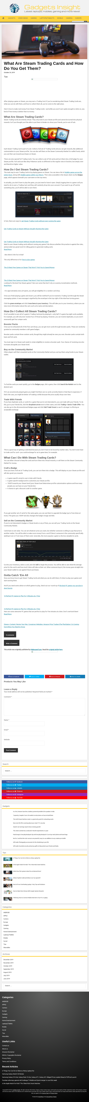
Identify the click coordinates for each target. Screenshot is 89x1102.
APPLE (5, 916)
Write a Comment (11, 643)
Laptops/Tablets (47, 18)
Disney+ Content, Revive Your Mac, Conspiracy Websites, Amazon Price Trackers (31, 624)
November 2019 (8, 963)
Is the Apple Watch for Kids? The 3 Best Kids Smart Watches (21, 1083)
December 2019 (8, 959)
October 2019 (7, 966)
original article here (55, 649)
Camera (69, 18)
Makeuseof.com (36, 649)
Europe (78, 18)
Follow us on (15, 782)
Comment (8, 697)
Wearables (6, 947)
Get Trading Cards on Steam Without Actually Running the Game (26, 229)
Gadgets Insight (52, 7)
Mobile (60, 18)
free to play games (28, 259)
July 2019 (6, 975)
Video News (23, 18)
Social (5, 941)
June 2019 (6, 978)
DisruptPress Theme (51, 1096)
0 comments (10, 635)
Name (6, 720)
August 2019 (7, 972)
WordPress (41, 1096)
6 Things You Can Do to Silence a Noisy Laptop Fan (18, 1071)
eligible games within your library (32, 175)
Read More (8, 249)
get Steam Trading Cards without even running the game (41, 221)
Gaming (34, 18)
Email (6, 730)
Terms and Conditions (9, 1061)
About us (5, 1049)
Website (7, 739)
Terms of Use (45, 1093)
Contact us (5, 1045)
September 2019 (8, 969)
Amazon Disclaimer (8, 1052)
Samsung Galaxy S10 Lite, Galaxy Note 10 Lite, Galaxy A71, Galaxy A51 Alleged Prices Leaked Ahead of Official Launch (39, 1077)
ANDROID (6, 912)
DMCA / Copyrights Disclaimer (11, 1055)
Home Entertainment (10, 931)
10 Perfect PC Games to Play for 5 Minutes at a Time (22, 596)
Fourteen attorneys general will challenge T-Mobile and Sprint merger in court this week (29, 1080)
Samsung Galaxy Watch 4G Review (13, 1074)
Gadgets (11, 18)
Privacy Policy (6, 1058)
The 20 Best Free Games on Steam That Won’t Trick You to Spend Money (29, 267)
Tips (6, 77)
